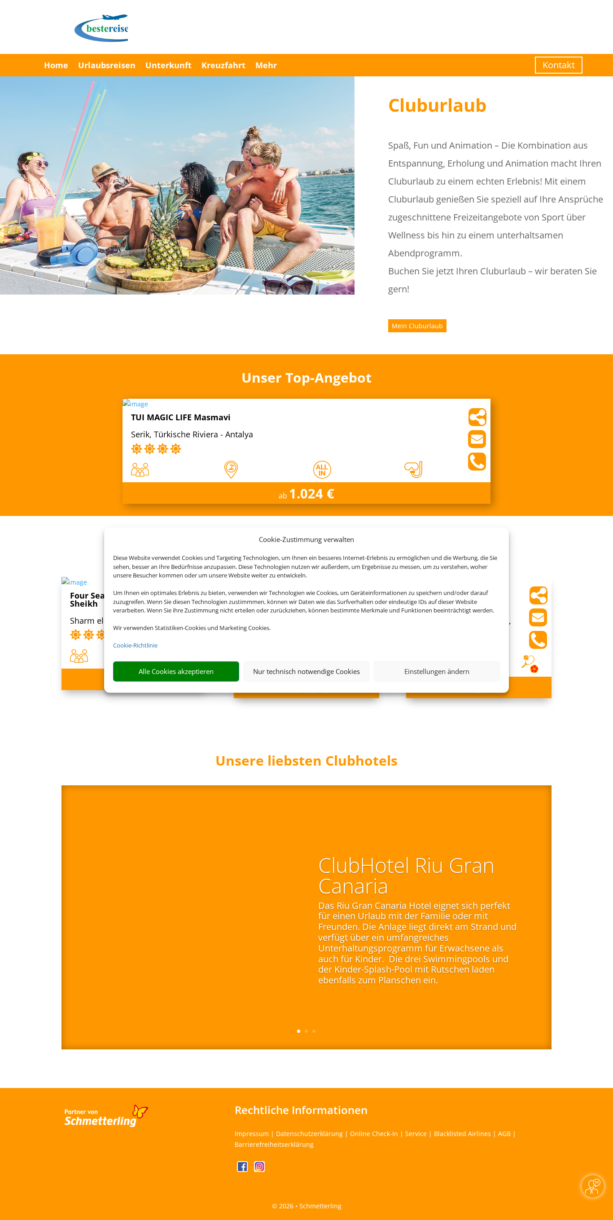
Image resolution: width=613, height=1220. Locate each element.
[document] (306, 763)
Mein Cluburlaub (417, 326)
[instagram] (259, 1169)
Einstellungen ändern (436, 671)
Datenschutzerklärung (309, 1133)
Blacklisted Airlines (462, 1133)
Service (416, 1133)
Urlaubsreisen (107, 65)
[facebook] (243, 1169)
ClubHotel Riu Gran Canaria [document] (406, 876)
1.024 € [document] (311, 493)
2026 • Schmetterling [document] (309, 1206)
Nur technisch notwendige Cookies (306, 671)
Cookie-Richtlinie (135, 645)
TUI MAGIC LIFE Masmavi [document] (181, 418)
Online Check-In (374, 1133)
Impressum (252, 1133)
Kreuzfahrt (223, 65)
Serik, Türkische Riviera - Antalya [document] (192, 435)
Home (56, 65)
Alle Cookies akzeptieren (176, 671)
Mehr (266, 65)
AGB (504, 1133)
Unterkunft (168, 65)
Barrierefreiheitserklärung (274, 1144)
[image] (135, 404)
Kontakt (559, 65)
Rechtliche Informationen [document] (301, 1110)
